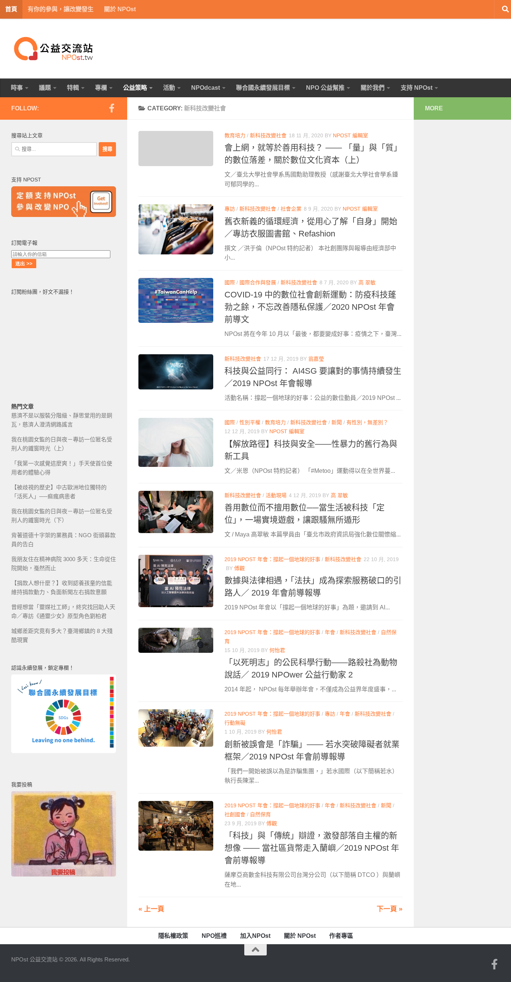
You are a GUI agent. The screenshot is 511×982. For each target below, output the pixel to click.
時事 (17, 88)
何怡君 (277, 650)
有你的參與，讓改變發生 (61, 9)
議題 (45, 88)
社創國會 (234, 814)
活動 (169, 88)
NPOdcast (205, 88)
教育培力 (234, 135)
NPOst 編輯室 (350, 135)
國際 (229, 282)
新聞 (336, 422)
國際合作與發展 (257, 282)
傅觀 (239, 568)
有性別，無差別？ (367, 422)
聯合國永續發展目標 (263, 88)
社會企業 (291, 209)
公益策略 (135, 88)
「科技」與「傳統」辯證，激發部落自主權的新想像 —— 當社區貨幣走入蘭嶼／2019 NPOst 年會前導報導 (311, 848)
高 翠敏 (367, 282)
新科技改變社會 (268, 135)
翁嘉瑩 (316, 359)
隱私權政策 (173, 936)
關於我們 (373, 88)
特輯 (73, 88)
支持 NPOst (416, 88)
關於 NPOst (120, 9)
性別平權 (249, 422)
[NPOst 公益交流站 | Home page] (54, 49)
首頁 (11, 9)
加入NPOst (255, 936)
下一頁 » (390, 909)
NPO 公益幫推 (325, 88)
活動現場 (276, 495)
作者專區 (341, 936)
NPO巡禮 (214, 936)
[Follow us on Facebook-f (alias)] (111, 108)
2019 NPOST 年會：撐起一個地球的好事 (272, 559)
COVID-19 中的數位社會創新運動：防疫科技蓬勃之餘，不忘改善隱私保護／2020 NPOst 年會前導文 (310, 307)
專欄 (101, 88)
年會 (330, 632)
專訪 (229, 209)
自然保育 (260, 814)
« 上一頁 (151, 909)
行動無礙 (234, 723)
